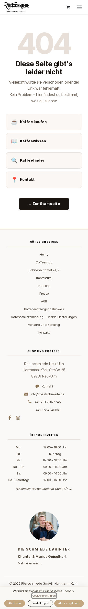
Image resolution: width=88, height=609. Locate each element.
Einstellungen (40, 603)
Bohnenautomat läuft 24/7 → (52, 489)
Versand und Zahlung (44, 325)
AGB (44, 301)
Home (44, 254)
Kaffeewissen (28, 141)
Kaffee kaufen (29, 122)
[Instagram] (18, 418)
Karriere (43, 286)
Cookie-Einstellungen (61, 317)
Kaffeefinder (27, 160)
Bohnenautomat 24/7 (44, 270)
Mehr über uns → (30, 563)
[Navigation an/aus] (79, 7)
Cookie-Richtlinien (44, 595)
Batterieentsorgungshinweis (44, 309)
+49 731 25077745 (47, 402)
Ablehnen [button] (15, 603)
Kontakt (23, 179)
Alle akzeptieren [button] (68, 603)
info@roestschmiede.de (47, 394)
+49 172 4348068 (47, 410)
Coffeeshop (44, 262)
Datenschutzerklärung (27, 317)
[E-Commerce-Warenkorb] (68, 7)
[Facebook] (9, 418)
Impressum (44, 278)
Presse (44, 293)
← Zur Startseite (44, 203)
